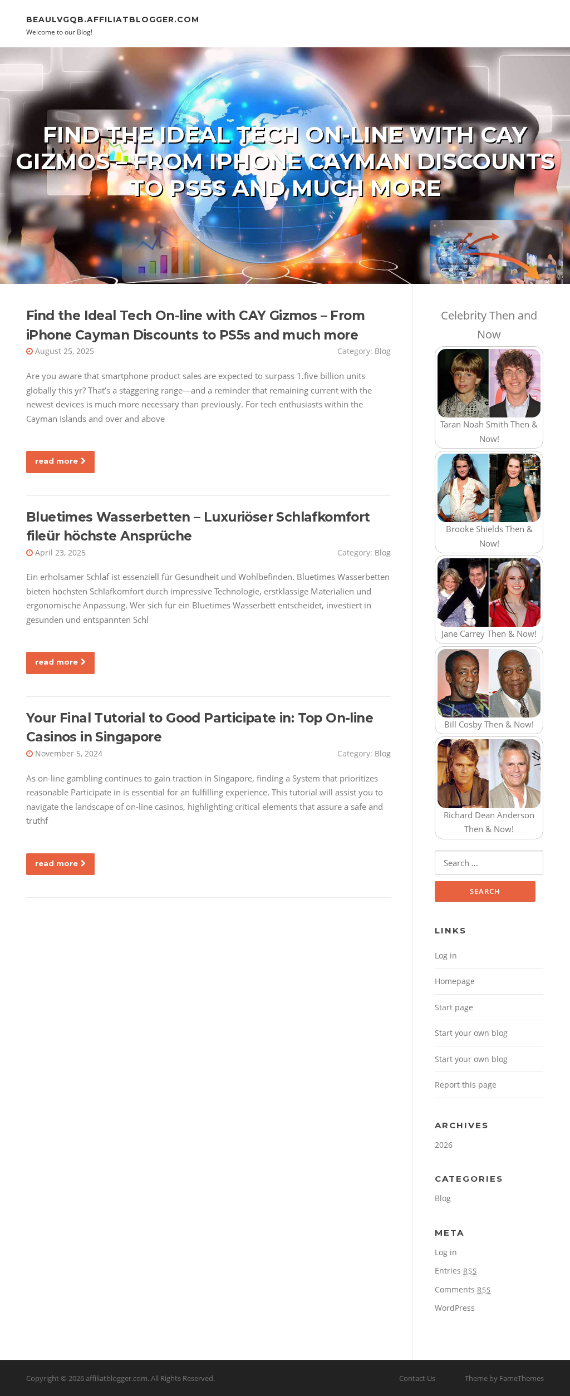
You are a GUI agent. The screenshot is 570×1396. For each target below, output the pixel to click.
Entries (456, 1270)
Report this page (466, 1084)
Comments (463, 1289)
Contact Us (417, 1378)
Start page (454, 1007)
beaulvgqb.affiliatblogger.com (112, 19)
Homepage (455, 981)
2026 (444, 1144)
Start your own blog (471, 1033)
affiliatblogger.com (117, 1378)
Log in (446, 955)
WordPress (455, 1307)
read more (56, 460)
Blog (383, 351)
